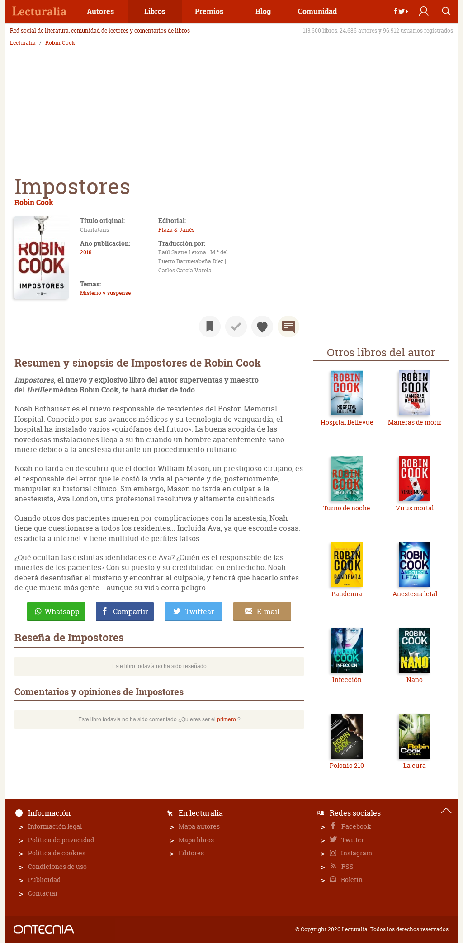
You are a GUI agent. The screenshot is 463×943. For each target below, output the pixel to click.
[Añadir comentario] (288, 326)
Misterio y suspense (105, 293)
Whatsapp (62, 611)
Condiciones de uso (57, 866)
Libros (154, 11)
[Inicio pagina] (446, 810)
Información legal (55, 826)
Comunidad (317, 11)
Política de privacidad (61, 840)
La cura (414, 765)
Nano (414, 679)
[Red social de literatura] (39, 11)
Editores (191, 853)
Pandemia (346, 593)
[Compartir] (401, 11)
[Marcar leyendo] (210, 326)
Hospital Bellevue (347, 422)
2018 (86, 252)
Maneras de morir (415, 422)
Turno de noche (346, 508)
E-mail (268, 611)
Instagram (356, 853)
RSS (347, 866)
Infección (347, 679)
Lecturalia (23, 43)
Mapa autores (199, 826)
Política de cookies (56, 853)
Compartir (130, 611)
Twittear (199, 611)
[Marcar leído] (236, 326)
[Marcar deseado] (262, 326)
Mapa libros (196, 840)
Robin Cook (60, 43)
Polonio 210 (347, 765)
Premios (209, 11)
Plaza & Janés (176, 229)
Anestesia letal (414, 593)
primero (226, 719)
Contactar (43, 893)
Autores (100, 11)
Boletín (351, 879)
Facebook (355, 826)
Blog (263, 11)
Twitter (352, 840)
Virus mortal (415, 508)
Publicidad (44, 879)
